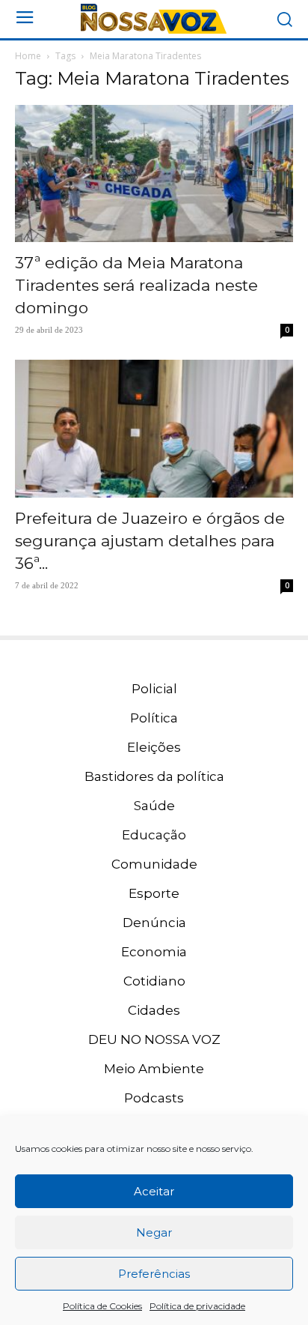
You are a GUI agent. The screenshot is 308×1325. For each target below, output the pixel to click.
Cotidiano (154, 981)
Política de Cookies (102, 1306)
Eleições (154, 747)
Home (28, 55)
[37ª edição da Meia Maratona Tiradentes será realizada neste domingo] (154, 174)
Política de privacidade (197, 1306)
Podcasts (154, 1097)
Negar (154, 1232)
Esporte (154, 893)
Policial (154, 688)
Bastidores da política (154, 776)
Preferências (154, 1274)
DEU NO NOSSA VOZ (154, 1039)
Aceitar (154, 1191)
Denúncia (154, 922)
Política (154, 717)
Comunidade (154, 864)
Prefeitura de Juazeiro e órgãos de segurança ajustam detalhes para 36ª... (150, 541)
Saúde (154, 805)
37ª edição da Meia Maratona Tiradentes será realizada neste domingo (136, 285)
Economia (154, 951)
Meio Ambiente (154, 1068)
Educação (154, 834)
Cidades (154, 1010)
